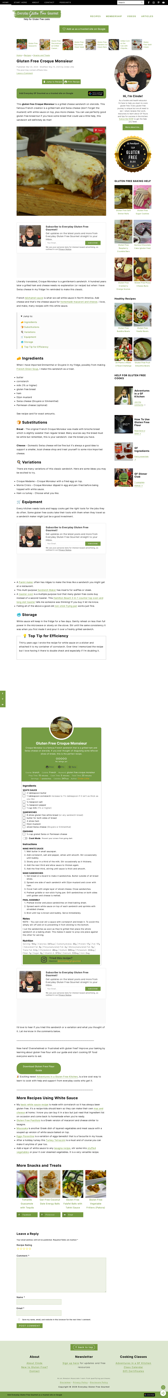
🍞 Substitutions (30, 327)
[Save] (99, 130)
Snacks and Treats (41, 55)
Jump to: (28, 316)
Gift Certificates (133, 1371)
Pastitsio (35, 1120)
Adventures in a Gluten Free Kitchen (57, 1076)
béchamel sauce (34, 298)
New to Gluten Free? (34, 1367)
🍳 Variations (28, 332)
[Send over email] (3, 704)
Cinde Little (83, 778)
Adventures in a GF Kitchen (133, 1363)
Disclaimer (65, 1382)
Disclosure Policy (99, 1382)
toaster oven (26, 594)
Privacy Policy (80, 1382)
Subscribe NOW (126, 119)
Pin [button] (62, 767)
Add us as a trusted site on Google (86, 29)
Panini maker (26, 582)
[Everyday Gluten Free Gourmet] (36, 20)
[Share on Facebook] (3, 693)
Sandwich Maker (47, 590)
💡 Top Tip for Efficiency (34, 347)
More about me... (133, 127)
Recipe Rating (24, 1245)
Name (21, 1297)
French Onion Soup (27, 369)
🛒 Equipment (28, 337)
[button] (57, 758)
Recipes (27, 55)
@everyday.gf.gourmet (69, 961)
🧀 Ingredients (29, 322)
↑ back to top (84, 1347)
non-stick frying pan (66, 606)
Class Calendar (133, 1367)
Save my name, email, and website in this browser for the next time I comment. (56, 1319)
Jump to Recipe (54, 81)
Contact (35, 1371)
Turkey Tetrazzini (55, 1140)
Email (20, 1308)
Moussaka (22, 1128)
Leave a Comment (25, 73)
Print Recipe (73, 81)
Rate (73, 767)
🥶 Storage (27, 342)
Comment (23, 1255)
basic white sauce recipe (34, 1104)
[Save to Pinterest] (3, 699)
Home (19, 55)
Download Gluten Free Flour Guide (38, 1068)
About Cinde (35, 1363)
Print (51, 767)
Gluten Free (24, 1120)
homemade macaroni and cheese (79, 301)
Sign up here (71, 1363)
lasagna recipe (62, 1148)
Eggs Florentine (25, 1136)
